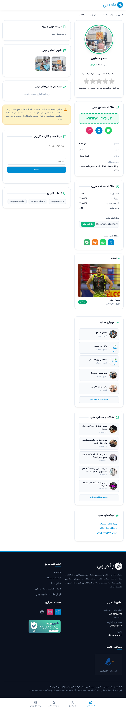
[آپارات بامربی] (42, 612)
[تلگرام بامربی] (58, 612)
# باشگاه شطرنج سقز (37, 201)
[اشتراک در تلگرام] (111, 242)
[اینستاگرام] (89, 130)
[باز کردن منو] (6, 5)
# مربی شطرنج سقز (57, 201)
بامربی (121, 14)
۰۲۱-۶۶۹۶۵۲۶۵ (115, 614)
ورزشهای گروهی (108, 14)
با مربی (57, 572)
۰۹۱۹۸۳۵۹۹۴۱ (116, 626)
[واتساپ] (108, 130)
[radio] (86, 81)
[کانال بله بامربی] (32, 626)
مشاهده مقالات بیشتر (99, 497)
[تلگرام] (98, 130)
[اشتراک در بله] (87, 242)
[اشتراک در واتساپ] (103, 242)
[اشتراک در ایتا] (95, 242)
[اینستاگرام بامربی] (50, 612)
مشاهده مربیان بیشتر (99, 399)
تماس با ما (56, 583)
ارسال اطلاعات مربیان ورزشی (48, 589)
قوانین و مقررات (53, 578)
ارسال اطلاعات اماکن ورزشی (48, 594)
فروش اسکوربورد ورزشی (107, 532)
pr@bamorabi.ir (114, 635)
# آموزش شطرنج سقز (17, 201)
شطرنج (95, 14)
